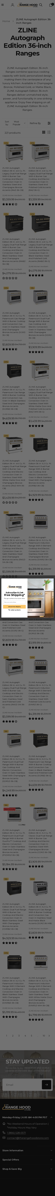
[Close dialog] (52, 580)
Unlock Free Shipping (14, 606)
